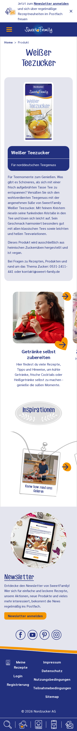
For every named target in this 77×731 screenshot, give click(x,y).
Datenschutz (52, 670)
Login (17, 676)
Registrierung (18, 684)
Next (67, 296)
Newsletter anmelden (51, 3)
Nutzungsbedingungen (52, 679)
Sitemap (52, 696)
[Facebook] (20, 635)
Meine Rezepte (21, 664)
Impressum (52, 662)
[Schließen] (71, 11)
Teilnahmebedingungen (52, 688)
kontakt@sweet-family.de (41, 271)
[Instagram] (56, 635)
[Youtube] (32, 635)
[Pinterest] (44, 635)
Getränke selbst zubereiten (39, 354)
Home (8, 42)
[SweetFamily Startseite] (38, 29)
